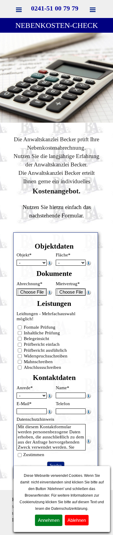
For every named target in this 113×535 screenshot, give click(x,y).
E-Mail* (24, 403)
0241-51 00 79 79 (54, 8)
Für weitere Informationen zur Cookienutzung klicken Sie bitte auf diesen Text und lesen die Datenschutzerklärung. (62, 502)
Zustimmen (33, 454)
